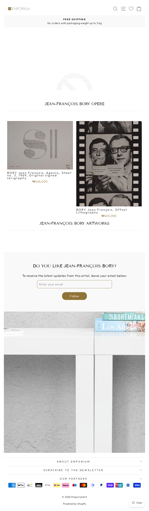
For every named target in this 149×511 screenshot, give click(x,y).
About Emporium (73, 461)
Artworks (62, 78)
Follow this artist (74, 65)
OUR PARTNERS (73, 478)
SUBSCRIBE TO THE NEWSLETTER (73, 470)
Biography (86, 78)
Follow (74, 296)
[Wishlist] (131, 8)
